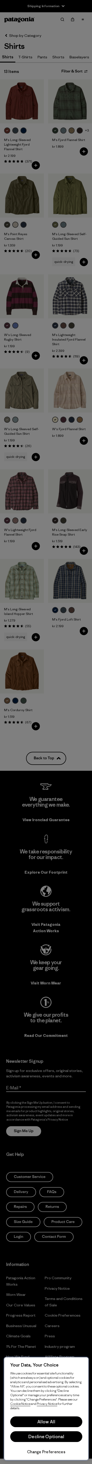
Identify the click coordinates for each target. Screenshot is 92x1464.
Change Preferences (46, 1451)
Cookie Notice (20, 1404)
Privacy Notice (47, 1404)
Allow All (46, 1422)
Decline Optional (46, 1436)
